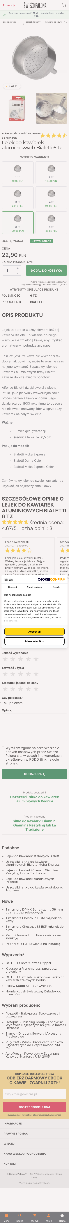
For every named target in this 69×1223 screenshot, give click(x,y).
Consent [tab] (12, 587)
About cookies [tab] (34, 587)
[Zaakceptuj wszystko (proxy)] (34, 631)
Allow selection (34, 641)
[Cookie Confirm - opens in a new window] (51, 579)
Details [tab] (56, 587)
